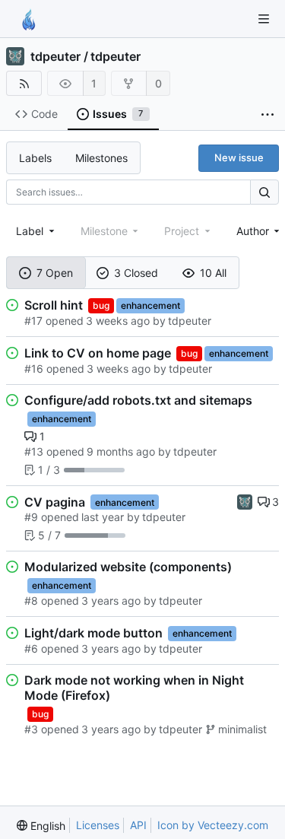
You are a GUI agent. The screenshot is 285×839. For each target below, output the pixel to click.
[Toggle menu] (263, 19)
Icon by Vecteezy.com (212, 824)
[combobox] (36, 231)
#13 (33, 451)
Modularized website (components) (128, 566)
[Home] (29, 19)
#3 (31, 729)
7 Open (54, 272)
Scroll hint (53, 305)
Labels (35, 157)
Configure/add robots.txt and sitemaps (138, 400)
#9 (31, 516)
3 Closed (136, 272)
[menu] (41, 825)
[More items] (267, 114)
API (138, 824)
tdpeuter (55, 56)
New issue (239, 157)
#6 (31, 648)
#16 (33, 368)
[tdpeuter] (244, 500)
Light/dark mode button (93, 632)
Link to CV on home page (97, 353)
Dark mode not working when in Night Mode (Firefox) (134, 687)
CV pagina (54, 502)
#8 (31, 600)
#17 (33, 320)
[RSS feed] (24, 83)
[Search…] (264, 192)
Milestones (101, 157)
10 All (213, 272)
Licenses (97, 824)
